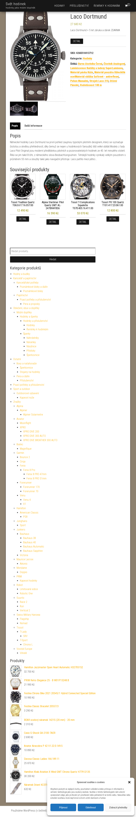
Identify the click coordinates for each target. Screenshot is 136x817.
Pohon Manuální (79, 81)
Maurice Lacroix (25, 559)
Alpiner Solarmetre (33, 414)
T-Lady (23, 631)
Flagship (24, 618)
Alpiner (23, 410)
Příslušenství (79, 5)
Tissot (20, 627)
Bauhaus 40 (29, 542)
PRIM (19, 576)
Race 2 (23, 602)
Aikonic (24, 563)
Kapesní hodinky (28, 580)
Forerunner (26, 482)
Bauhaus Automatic (33, 546)
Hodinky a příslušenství (35, 320)
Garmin (20, 452)
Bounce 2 (25, 457)
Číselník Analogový (114, 63)
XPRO (23, 427)
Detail (76, 41)
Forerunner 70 (30, 491)
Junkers (21, 529)
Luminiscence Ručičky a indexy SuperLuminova (96, 68)
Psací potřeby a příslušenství (35, 299)
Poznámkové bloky (33, 291)
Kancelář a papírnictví (24, 278)
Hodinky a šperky (29, 316)
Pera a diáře (23, 376)
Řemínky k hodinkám (107, 5)
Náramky (31, 342)
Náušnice (31, 346)
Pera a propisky (31, 304)
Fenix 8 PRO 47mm (36, 474)
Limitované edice (29, 589)
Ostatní (17, 359)
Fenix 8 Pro (29, 470)
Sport (23, 525)
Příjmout (63, 807)
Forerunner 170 (31, 487)
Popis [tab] (15, 125)
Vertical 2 (25, 610)
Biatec (20, 444)
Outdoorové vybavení (28, 393)
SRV (25, 636)
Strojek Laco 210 (98, 81)
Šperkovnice (33, 355)
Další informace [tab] (33, 125)
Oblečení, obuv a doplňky (26, 308)
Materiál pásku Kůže (81, 72)
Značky (17, 401)
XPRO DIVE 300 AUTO (34, 435)
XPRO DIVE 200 (31, 431)
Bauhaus (24, 533)
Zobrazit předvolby (118, 807)
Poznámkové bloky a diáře (34, 286)
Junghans (22, 521)
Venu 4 (27, 499)
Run (22, 606)
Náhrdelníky (33, 337)
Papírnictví (22, 295)
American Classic (29, 512)
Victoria (24, 555)
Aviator (20, 418)
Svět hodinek (16, 4)
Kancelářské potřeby (27, 282)
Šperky (26, 333)
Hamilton (21, 508)
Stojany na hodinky (30, 372)
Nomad (23, 623)
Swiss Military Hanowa (28, 614)
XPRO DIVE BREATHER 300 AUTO (40, 440)
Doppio (23, 572)
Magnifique (26, 448)
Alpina (20, 406)
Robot (20, 585)
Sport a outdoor (21, 389)
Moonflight (25, 423)
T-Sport (24, 640)
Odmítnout (91, 807)
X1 (24, 504)
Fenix (23, 465)
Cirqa (22, 461)
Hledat (52, 259)
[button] (129, 782)
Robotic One (26, 593)
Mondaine (22, 567)
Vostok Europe (24, 648)
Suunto (20, 597)
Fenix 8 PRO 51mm (36, 478)
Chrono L (28, 644)
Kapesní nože (27, 397)
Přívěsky (31, 350)
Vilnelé (23, 653)
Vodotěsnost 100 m (91, 85)
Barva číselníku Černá (90, 63)
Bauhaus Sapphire (33, 550)
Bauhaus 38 (29, 538)
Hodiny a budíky (21, 274)
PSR (25, 516)
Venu (22, 495)
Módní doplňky (24, 312)
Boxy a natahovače (27, 363)
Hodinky (59, 5)
